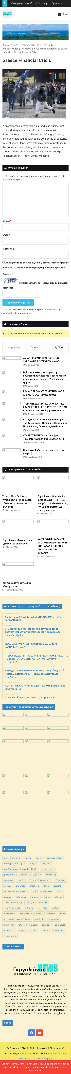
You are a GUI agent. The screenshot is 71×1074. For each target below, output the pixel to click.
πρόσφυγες (54, 919)
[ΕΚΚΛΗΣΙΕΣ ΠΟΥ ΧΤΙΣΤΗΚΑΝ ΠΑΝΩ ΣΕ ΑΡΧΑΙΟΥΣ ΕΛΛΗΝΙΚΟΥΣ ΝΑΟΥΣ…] (11, 394)
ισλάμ (59, 891)
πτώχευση (9, 925)
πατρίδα (51, 913)
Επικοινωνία (24, 1058)
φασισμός (58, 930)
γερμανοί (8, 880)
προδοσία (39, 919)
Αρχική (8, 45)
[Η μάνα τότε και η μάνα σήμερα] (58, 719)
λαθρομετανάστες (13, 902)
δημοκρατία (45, 880)
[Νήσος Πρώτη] (35, 32)
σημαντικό (60, 925)
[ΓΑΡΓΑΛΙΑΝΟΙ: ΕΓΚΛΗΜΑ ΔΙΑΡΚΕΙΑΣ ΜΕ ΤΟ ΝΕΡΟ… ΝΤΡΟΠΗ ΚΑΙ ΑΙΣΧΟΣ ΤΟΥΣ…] (13, 743)
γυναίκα (21, 880)
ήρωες (28, 858)
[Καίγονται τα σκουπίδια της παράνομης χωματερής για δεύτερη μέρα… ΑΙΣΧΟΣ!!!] (13, 798)
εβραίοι (7, 886)
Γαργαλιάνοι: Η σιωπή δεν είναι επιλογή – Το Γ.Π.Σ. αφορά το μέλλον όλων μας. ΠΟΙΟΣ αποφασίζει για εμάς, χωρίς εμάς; (53, 503)
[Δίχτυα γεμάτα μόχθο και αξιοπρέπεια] (18, 571)
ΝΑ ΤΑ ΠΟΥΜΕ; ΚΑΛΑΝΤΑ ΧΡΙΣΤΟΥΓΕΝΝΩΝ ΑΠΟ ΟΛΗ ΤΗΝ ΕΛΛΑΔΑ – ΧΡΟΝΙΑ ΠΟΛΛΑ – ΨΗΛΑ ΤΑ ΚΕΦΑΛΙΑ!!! (52, 546)
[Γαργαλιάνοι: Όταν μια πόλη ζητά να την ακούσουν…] (18, 528)
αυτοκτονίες (48, 869)
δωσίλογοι (60, 880)
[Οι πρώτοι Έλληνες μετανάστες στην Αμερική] (11, 455)
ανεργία (33, 863)
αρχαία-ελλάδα (29, 869)
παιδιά (55, 908)
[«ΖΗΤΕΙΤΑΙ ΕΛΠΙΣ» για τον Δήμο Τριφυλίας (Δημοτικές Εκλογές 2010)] (11, 440)
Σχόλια (59, 347)
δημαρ (33, 880)
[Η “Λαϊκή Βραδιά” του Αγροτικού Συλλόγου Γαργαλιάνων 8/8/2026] (13, 719)
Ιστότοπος (8, 248)
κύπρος (58, 897)
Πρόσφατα (37, 347)
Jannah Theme (9, 1063)
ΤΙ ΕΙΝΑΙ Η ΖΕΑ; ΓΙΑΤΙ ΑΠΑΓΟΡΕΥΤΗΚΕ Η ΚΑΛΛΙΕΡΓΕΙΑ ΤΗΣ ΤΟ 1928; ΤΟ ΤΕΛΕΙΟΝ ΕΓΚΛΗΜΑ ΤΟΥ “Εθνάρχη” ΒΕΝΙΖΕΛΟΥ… (45, 407)
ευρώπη (57, 886)
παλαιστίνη (9, 913)
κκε (48, 897)
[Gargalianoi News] (7, 14)
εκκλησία (20, 886)
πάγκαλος (42, 908)
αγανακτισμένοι (54, 858)
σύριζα (22, 930)
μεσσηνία (43, 902)
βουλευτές (51, 874)
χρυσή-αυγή (10, 936)
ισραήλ (7, 897)
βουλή (38, 874)
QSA (28, 1053)
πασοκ (39, 913)
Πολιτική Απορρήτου (43, 1058)
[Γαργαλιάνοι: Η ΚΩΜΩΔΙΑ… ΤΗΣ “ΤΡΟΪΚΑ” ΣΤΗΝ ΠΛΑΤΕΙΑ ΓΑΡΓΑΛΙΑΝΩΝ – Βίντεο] (58, 747)
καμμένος (37, 897)
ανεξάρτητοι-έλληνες (14, 863)
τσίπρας (46, 930)
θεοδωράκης (46, 891)
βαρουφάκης (10, 874)
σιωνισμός (9, 930)
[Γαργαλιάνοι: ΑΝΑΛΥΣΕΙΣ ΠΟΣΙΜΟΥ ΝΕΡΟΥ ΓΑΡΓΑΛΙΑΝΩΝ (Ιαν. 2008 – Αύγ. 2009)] (35, 781)
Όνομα (6, 221)
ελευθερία (34, 886)
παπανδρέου (26, 913)
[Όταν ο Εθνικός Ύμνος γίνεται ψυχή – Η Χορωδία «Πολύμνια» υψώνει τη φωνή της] (18, 484)
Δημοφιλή (14, 347)
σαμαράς (46, 925)
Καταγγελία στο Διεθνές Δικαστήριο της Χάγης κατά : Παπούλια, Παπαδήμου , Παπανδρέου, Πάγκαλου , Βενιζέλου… (46, 423)
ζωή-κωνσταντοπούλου (15, 891)
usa (6, 858)
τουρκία (33, 930)
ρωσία (34, 925)
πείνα (62, 913)
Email (6, 234)
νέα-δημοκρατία (12, 908)
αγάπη (39, 858)
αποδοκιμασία (11, 869)
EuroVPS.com (59, 1053)
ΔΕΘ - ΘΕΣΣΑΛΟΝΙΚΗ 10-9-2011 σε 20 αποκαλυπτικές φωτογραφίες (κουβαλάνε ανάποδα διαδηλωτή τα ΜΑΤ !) (34, 48)
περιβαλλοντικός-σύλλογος (17, 919)
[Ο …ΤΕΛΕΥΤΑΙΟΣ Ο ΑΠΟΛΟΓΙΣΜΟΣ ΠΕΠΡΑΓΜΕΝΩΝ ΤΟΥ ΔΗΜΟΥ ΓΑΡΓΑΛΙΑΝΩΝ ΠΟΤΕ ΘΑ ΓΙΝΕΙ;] (58, 815)
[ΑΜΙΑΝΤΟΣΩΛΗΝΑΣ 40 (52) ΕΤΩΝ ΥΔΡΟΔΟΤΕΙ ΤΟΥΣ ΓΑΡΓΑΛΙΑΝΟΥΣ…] (11, 362)
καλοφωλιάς (22, 897)
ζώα (34, 891)
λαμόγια (30, 902)
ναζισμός (29, 908)
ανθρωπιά (46, 863)
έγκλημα (16, 858)
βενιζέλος (26, 874)
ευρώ (46, 886)
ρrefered (23, 925)
